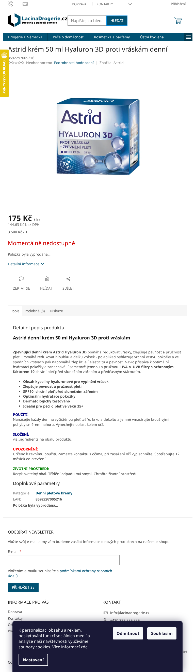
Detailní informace (23, 263)
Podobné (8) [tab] (35, 310)
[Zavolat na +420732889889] (15, 3)
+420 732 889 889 (125, 620)
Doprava (79, 4)
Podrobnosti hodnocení (74, 62)
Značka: (112, 62)
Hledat (116, 20)
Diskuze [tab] (56, 310)
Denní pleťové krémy (54, 493)
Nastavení (33, 660)
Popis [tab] (15, 310)
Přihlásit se (23, 587)
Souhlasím (162, 633)
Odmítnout (128, 633)
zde (84, 647)
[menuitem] (25, 37)
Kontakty (104, 4)
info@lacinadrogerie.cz (130, 612)
